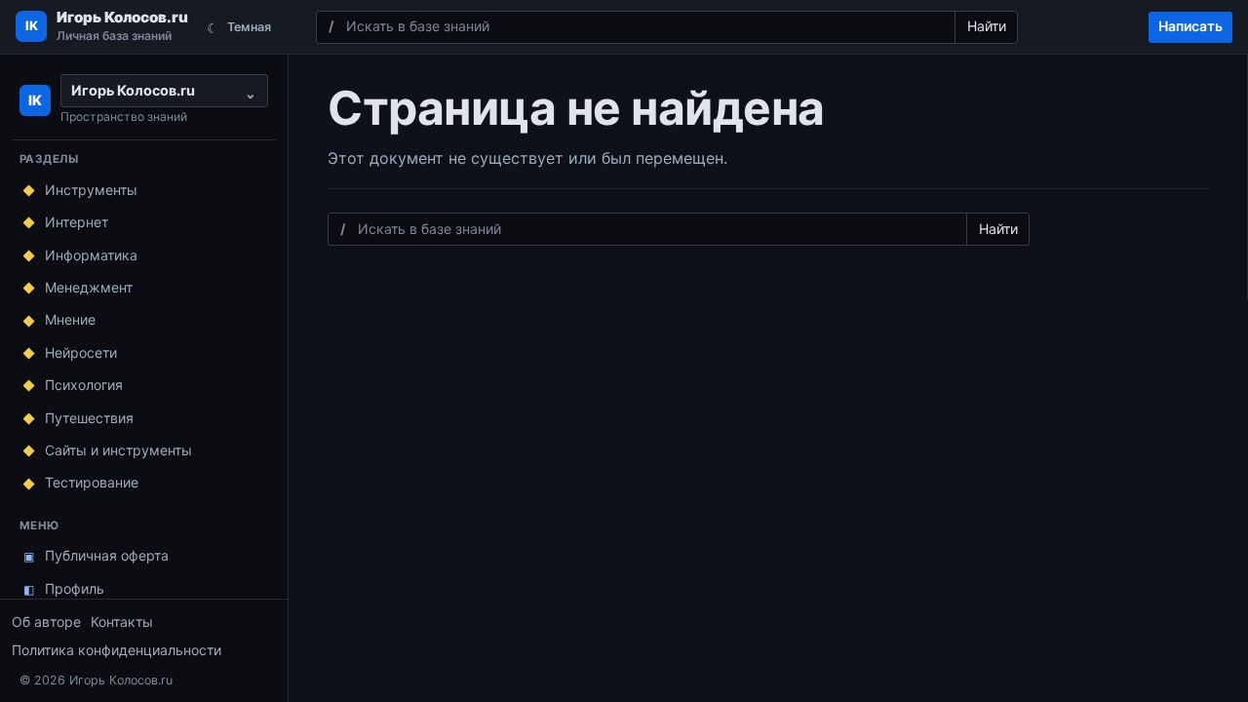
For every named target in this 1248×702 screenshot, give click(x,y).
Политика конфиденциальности (116, 650)
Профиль (64, 588)
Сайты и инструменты (118, 450)
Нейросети (81, 352)
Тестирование (91, 482)
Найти (986, 26)
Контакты (122, 621)
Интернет (76, 222)
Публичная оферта (107, 555)
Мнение (70, 319)
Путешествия (89, 418)
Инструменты (91, 189)
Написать (1190, 26)
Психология (84, 384)
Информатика (91, 255)
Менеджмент (89, 287)
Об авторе (46, 621)
